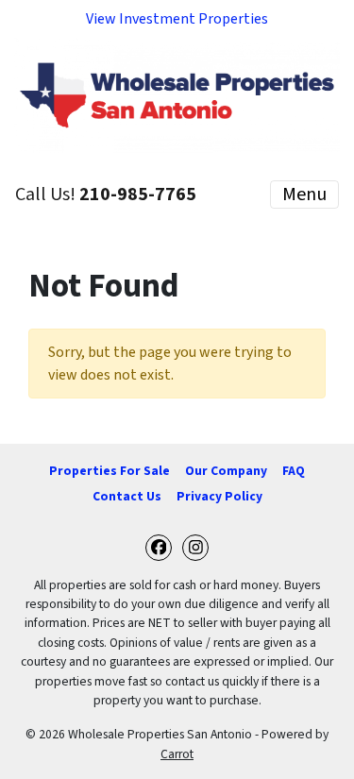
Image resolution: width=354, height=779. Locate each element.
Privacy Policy (219, 496)
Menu (304, 194)
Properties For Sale (109, 471)
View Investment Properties (177, 18)
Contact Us (127, 496)
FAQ (293, 471)
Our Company (226, 471)
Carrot (177, 754)
